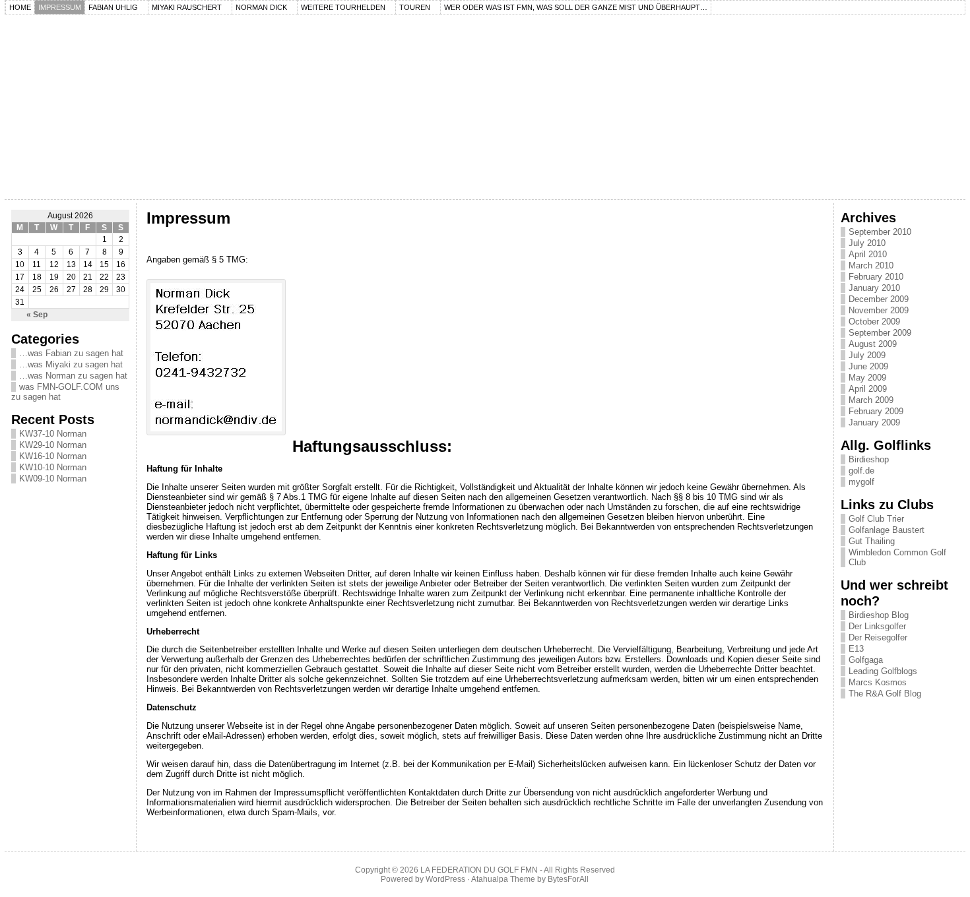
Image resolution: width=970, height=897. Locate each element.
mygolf (861, 482)
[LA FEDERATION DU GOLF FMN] (485, 107)
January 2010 (874, 288)
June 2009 (868, 366)
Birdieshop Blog (879, 615)
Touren (414, 7)
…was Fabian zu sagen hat (71, 353)
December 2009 (879, 299)
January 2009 (874, 422)
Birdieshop (869, 459)
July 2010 (867, 243)
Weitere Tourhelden (343, 7)
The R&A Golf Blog (885, 693)
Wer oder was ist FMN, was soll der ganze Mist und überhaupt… (575, 7)
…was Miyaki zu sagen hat (71, 364)
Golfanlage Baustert (886, 530)
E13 (856, 649)
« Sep (37, 315)
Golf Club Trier (876, 519)
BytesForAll (568, 879)
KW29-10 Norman (52, 445)
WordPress (445, 879)
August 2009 (873, 344)
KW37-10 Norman (52, 434)
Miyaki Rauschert (187, 7)
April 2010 (868, 254)
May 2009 (867, 378)
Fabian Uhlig (113, 7)
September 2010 (880, 232)
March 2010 (871, 265)
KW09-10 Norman (52, 478)
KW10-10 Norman (52, 467)
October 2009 (874, 321)
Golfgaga (866, 660)
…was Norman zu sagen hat (73, 376)
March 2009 (871, 400)
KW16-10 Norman (52, 456)
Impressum (59, 7)
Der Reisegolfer (878, 637)
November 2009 (879, 310)
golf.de (861, 471)
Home (20, 7)
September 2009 (880, 333)
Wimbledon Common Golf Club (897, 557)
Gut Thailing (872, 541)
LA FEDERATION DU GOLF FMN (479, 870)
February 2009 (876, 411)
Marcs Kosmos (878, 682)
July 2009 (867, 355)
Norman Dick (261, 7)
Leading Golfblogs (883, 671)
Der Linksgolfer (877, 626)
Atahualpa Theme (503, 879)
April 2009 (868, 389)
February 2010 (876, 277)
